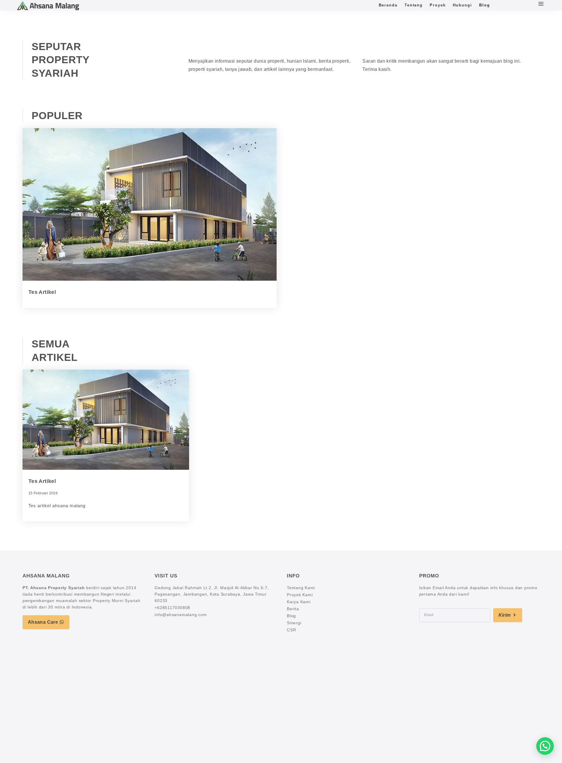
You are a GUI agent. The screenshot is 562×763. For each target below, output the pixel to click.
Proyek (438, 5)
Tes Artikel (42, 292)
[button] (545, 746)
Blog (484, 5)
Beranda (388, 5)
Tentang (414, 5)
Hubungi (462, 5)
